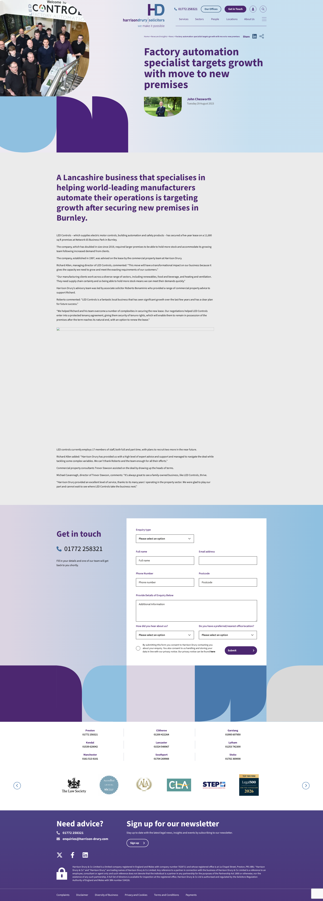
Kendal (90, 742)
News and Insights (159, 36)
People (215, 19)
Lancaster (161, 742)
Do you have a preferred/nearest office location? (226, 626)
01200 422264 (161, 734)
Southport (161, 755)
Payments (191, 895)
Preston (90, 730)
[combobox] (165, 539)
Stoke (232, 755)
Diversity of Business (106, 895)
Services (183, 19)
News (171, 36)
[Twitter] (62, 855)
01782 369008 (233, 759)
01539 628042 (90, 747)
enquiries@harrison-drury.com (85, 839)
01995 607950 (233, 734)
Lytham (232, 742)
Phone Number (144, 573)
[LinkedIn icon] (254, 36)
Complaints (63, 895)
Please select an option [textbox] (152, 539)
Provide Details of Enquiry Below (154, 595)
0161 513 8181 (90, 759)
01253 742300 (233, 747)
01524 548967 (161, 747)
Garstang (233, 730)
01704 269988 (161, 759)
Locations (232, 19)
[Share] (261, 36)
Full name (141, 551)
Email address (207, 551)
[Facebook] (73, 855)
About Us (249, 19)
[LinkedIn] (85, 855)
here (212, 651)
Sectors (199, 19)
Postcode (204, 573)
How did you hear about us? (152, 626)
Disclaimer (82, 895)
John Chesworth (199, 99)
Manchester (90, 755)
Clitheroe (161, 730)
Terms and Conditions (166, 895)
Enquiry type (143, 530)
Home (146, 36)
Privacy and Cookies (136, 895)
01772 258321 (83, 549)
